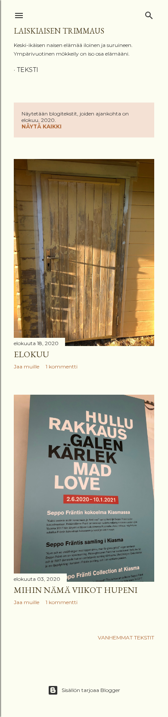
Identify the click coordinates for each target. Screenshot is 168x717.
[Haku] (149, 13)
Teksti (27, 70)
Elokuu (31, 354)
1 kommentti (62, 366)
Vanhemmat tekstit (126, 637)
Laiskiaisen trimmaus (59, 31)
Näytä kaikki (42, 126)
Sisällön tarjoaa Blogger (91, 690)
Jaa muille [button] (26, 366)
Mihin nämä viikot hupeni (75, 589)
